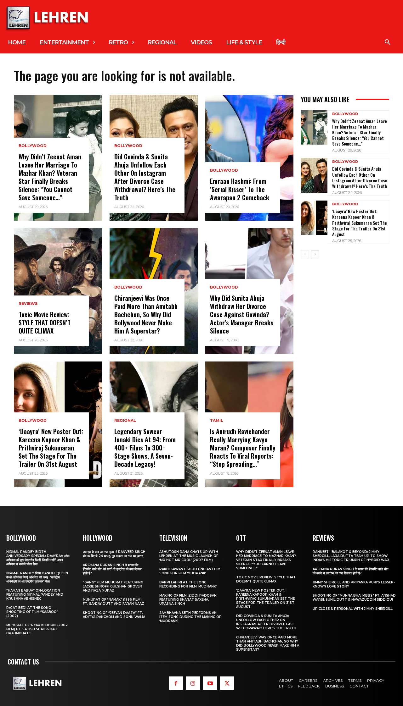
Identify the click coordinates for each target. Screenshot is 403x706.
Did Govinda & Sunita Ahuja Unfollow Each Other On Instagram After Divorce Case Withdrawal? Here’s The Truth (144, 177)
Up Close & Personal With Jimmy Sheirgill (353, 609)
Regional (125, 420)
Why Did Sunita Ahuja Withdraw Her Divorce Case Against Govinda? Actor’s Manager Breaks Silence (241, 314)
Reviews (28, 304)
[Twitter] (227, 683)
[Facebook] (176, 683)
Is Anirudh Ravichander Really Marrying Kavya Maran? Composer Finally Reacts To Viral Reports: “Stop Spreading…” (242, 448)
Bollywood (33, 146)
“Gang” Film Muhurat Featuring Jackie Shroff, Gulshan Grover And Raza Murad (113, 586)
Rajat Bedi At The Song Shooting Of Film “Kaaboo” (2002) (32, 612)
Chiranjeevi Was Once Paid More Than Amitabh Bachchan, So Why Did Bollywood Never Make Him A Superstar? (146, 314)
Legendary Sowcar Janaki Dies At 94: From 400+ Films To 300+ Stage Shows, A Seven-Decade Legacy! (145, 448)
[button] (387, 42)
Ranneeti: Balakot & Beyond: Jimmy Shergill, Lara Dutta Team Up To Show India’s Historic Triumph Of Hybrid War (351, 556)
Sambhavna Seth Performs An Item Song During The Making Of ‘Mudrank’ (190, 617)
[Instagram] (193, 683)
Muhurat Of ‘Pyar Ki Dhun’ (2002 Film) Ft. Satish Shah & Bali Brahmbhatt (37, 629)
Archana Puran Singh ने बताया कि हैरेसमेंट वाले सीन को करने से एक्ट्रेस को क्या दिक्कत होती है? (112, 569)
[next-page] (315, 254)
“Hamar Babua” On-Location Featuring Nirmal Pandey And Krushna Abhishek (34, 594)
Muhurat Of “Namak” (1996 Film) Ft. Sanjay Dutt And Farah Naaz (113, 602)
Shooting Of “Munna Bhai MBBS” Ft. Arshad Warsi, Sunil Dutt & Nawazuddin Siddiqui (354, 597)
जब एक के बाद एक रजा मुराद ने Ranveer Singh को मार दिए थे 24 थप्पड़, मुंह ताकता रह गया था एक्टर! (114, 554)
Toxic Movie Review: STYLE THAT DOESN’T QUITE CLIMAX (45, 322)
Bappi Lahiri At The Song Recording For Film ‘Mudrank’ (188, 584)
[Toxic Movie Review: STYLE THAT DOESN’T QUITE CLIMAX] (58, 291)
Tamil (216, 420)
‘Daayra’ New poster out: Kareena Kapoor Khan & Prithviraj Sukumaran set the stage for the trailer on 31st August (51, 448)
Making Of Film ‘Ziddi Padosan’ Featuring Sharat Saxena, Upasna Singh (188, 599)
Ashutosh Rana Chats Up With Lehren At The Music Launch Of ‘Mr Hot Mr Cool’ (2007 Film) (188, 556)
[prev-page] (305, 254)
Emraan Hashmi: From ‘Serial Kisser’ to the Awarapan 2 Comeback (239, 189)
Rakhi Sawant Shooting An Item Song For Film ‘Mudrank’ (189, 571)
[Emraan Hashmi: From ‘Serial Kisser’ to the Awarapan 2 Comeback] (249, 158)
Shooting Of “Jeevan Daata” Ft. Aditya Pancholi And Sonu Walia (114, 615)
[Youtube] (210, 683)
